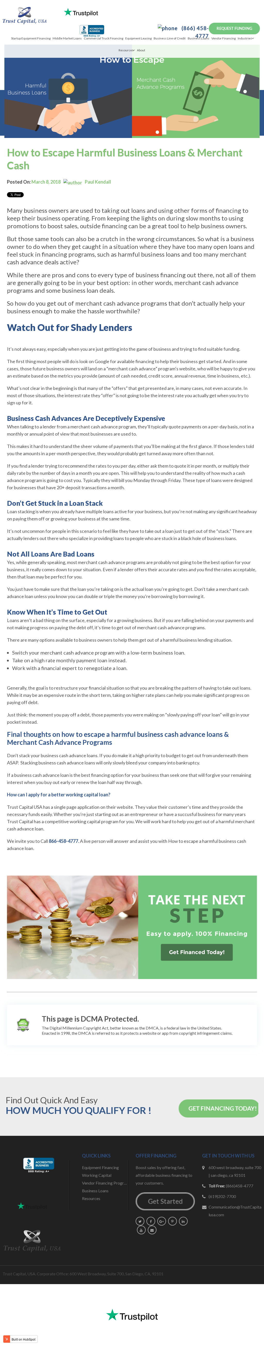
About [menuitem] (141, 50)
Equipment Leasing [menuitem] (138, 38)
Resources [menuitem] (126, 50)
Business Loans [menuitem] (198, 38)
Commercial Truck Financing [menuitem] (103, 38)
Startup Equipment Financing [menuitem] (31, 38)
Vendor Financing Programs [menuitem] (105, 1182)
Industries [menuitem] (245, 38)
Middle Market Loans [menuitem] (67, 38)
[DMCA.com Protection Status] (22, 1025)
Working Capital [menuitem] (96, 1175)
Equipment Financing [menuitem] (100, 1167)
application (88, 807)
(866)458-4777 (239, 1185)
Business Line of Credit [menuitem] (170, 38)
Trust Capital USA (24, 807)
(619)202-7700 (222, 1196)
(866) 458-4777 (194, 32)
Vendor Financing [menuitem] (223, 38)
